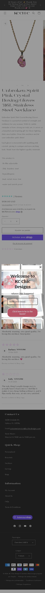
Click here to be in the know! (22, 312)
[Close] (41, 267)
